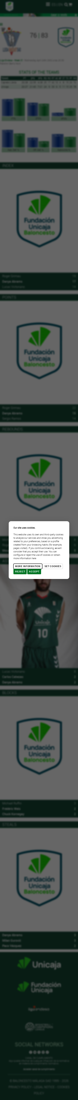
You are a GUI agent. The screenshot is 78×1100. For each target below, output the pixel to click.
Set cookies (52, 566)
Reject (20, 571)
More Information (28, 566)
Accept (34, 571)
